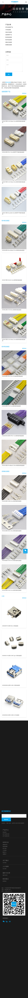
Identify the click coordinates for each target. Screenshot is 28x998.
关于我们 (4, 862)
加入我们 (4, 868)
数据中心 (4, 852)
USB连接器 (8, 29)
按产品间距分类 (6, 834)
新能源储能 (5, 846)
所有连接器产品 (9, 27)
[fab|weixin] (25, 550)
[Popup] (4, 921)
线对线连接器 (8, 39)
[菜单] (26, 2)
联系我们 (4, 881)
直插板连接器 (8, 44)
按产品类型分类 (6, 836)
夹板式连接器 (8, 32)
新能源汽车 (5, 844)
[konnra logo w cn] (15, 2)
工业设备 (4, 850)
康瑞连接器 (8, 82)
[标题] (6, 921)
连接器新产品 (8, 34)
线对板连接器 (8, 37)
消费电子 (4, 854)
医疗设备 (4, 848)
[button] (3, 2)
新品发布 (4, 832)
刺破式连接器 (8, 42)
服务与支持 (5, 875)
